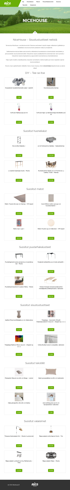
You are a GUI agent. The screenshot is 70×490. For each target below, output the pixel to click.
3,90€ (19, 97)
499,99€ (19, 238)
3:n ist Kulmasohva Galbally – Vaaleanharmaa (51, 146)
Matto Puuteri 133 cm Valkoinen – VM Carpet (51, 229)
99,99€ (51, 470)
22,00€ (51, 387)
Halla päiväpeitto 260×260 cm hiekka (19, 403)
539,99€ (51, 180)
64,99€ (19, 445)
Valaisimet (33, 5)
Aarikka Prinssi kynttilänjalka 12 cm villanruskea (19, 320)
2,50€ (51, 412)
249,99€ (19, 354)
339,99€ (19, 213)
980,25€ (51, 296)
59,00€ (19, 412)
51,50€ (19, 329)
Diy (23, 1)
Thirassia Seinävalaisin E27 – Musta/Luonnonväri (19, 436)
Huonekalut (30, 1)
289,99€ (51, 271)
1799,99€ (51, 155)
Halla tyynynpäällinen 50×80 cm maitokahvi (51, 378)
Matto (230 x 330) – (19, 229)
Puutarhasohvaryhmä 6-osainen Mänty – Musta (19, 287)
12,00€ (51, 122)
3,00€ (51, 97)
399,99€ (51, 445)
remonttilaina (47, 66)
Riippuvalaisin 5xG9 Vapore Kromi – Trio (51, 436)
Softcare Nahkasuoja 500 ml (19, 113)
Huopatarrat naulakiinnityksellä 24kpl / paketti (19, 88)
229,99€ (51, 213)
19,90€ (19, 122)
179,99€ (19, 155)
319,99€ (19, 470)
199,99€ (51, 238)
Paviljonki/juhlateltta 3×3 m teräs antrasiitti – (51, 262)
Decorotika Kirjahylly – (19, 146)
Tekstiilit (24, 5)
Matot (38, 1)
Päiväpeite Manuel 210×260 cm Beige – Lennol (19, 378)
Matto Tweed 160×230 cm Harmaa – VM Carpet (19, 204)
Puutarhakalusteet (48, 1)
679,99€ (19, 180)
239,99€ (19, 271)
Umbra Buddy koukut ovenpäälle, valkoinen (51, 345)
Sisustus (58, 1)
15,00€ (51, 354)
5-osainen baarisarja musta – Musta (19, 171)
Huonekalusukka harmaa (51, 88)
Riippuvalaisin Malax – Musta (51, 461)
